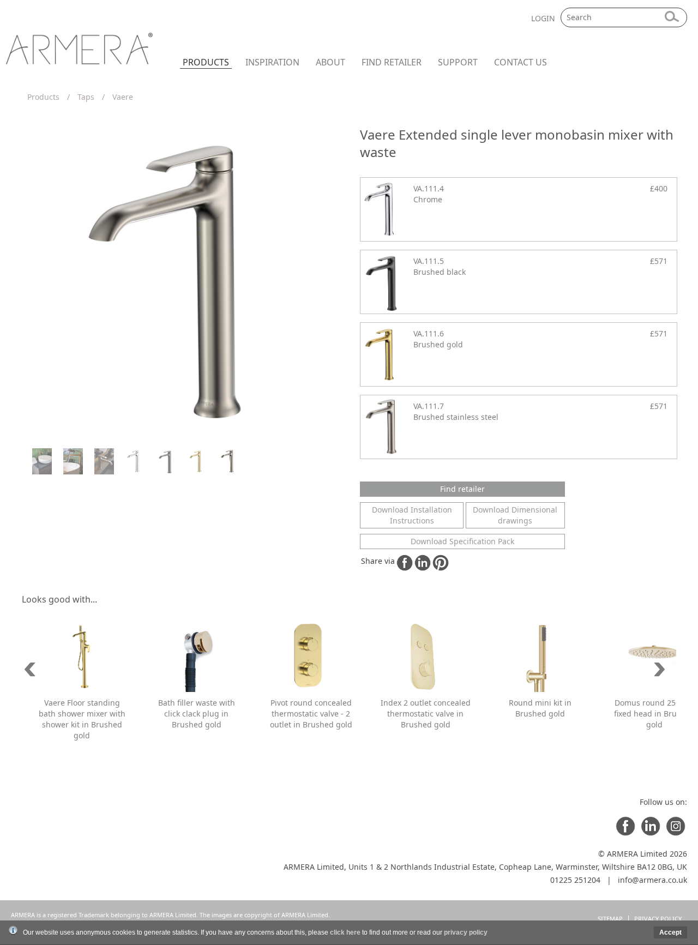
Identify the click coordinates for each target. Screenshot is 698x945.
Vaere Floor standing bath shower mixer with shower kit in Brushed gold (82, 719)
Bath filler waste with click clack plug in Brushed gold (196, 713)
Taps (85, 97)
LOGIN (543, 18)
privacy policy (466, 932)
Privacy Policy (658, 918)
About (330, 62)
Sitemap (610, 918)
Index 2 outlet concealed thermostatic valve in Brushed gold (426, 713)
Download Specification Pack (462, 541)
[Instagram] (675, 833)
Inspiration (272, 62)
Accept (670, 932)
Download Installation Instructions (412, 515)
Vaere (122, 97)
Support (458, 62)
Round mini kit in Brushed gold (540, 708)
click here (345, 932)
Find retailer (392, 62)
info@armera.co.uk (652, 880)
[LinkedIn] (650, 833)
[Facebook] (625, 833)
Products (206, 62)
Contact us (520, 62)
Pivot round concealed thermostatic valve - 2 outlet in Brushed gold (311, 713)
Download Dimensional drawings (515, 515)
